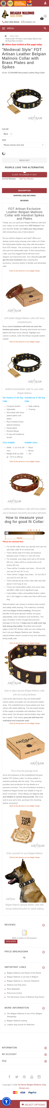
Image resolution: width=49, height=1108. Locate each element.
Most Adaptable (13, 989)
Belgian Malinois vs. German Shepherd (23, 981)
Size (4, 140)
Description (24, 191)
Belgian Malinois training (17, 1021)
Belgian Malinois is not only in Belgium (22, 977)
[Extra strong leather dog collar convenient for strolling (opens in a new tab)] (24, 666)
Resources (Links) (14, 993)
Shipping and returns (24, 196)
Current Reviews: (9, 179)
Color (5, 129)
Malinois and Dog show (16, 985)
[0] (42, 20)
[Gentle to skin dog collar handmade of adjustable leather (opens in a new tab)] (24, 294)
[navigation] (24, 38)
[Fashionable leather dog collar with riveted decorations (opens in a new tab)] (24, 485)
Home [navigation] (5, 36)
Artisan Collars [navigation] (14, 36)
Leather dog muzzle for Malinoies (20, 1025)
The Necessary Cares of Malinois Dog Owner (25, 997)
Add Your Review (26, 179)
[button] (44, 28)
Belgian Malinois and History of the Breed (24, 973)
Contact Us (29, 22)
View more (11, 941)
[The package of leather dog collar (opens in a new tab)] (24, 747)
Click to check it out (24, 175)
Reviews (24, 201)
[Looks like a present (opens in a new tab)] (24, 829)
